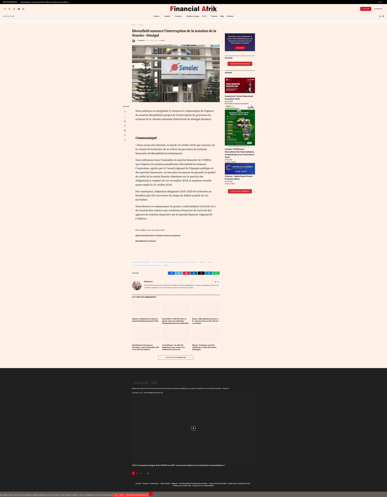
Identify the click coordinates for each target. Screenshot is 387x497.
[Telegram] (125, 135)
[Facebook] (125, 112)
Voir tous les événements (239, 191)
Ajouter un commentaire (176, 357)
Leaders (167, 16)
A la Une (162, 40)
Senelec (210, 262)
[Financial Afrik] (193, 9)
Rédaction (142, 40)
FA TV (204, 16)
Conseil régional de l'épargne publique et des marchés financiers (175, 262)
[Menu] (383, 16)
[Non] (151, 493)
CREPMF (202, 262)
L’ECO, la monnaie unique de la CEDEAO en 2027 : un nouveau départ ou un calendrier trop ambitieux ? (178, 465)
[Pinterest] (125, 126)
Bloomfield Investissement (141, 262)
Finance (156, 16)
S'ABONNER (365, 9)
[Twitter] (125, 116)
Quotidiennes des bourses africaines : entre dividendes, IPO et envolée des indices (145, 347)
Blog (380, 2)
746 (148, 473)
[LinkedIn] (125, 121)
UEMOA (166, 265)
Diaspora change (193, 16)
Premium (230, 16)
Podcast (214, 16)
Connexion (378, 9)
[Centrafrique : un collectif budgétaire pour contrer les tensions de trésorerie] (176, 334)
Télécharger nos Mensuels (240, 64)
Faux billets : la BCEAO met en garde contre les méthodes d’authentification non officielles (175, 321)
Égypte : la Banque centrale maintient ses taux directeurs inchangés (204, 347)
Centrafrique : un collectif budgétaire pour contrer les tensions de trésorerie (173, 347)
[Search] (380, 16)
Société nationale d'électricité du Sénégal (147, 265)
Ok (116, 495)
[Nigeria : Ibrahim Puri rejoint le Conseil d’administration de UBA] (146, 308)
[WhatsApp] (125, 140)
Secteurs (178, 16)
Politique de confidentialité (136, 495)
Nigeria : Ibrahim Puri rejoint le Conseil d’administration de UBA (43, 2)
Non (121, 495)
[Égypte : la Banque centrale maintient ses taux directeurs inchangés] (206, 334)
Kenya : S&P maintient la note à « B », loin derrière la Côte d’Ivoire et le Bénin (205, 321)
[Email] (125, 130)
